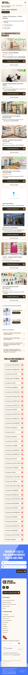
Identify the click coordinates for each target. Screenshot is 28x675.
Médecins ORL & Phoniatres (9, 604)
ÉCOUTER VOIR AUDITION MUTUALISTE (10, 287)
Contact (4, 663)
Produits (4, 624)
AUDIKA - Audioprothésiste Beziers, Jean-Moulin (12, 140)
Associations (5, 622)
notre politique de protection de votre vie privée (9, 673)
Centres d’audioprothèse (8, 600)
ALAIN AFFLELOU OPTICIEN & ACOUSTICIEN (11, 116)
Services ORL (5, 618)
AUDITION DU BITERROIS (10, 228)
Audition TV (5, 628)
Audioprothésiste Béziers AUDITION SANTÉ (12, 84)
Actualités (4, 626)
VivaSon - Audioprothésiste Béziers (12, 257)
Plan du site (5, 665)
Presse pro (5, 632)
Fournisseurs (5, 614)
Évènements (5, 630)
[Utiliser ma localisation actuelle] (25, 566)
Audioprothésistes (6, 602)
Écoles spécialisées (7, 620)
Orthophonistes (6, 606)
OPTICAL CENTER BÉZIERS (10, 53)
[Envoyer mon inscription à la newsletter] (19, 643)
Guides (4, 608)
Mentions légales (6, 661)
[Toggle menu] (25, 2)
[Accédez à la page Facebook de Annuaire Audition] (3, 587)
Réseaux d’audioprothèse (8, 616)
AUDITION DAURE (7, 203)
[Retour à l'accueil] (11, 582)
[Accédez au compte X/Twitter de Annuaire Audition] (7, 587)
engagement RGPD (16, 654)
